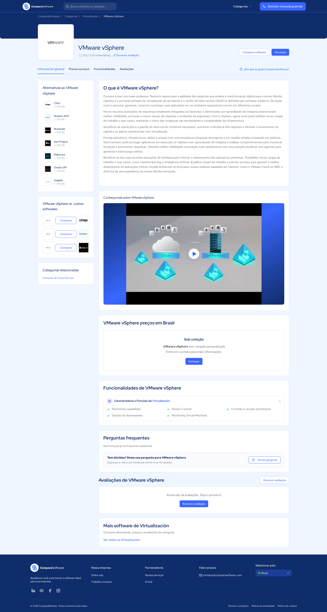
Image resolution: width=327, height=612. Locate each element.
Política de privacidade (263, 605)
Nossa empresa (101, 568)
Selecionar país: (265, 565)
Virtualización (90, 16)
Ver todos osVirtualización (121, 540)
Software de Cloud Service (58, 278)
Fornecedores (154, 568)
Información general (51, 69)
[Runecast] (83, 247)
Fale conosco (207, 568)
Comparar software (254, 52)
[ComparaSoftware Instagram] (58, 591)
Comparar (68, 220)
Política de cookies (287, 605)
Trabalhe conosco (101, 581)
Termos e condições (238, 605)
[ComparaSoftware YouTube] (42, 591)
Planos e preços (79, 69)
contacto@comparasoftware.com (222, 575)
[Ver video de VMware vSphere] (193, 254)
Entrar (149, 581)
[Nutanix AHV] (83, 234)
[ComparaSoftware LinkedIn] (33, 591)
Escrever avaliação (127, 55)
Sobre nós (97, 575)
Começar (193, 361)
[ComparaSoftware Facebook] (50, 591)
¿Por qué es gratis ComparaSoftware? (266, 69)
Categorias (240, 6)
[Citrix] (83, 220)
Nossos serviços (154, 575)
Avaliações (127, 69)
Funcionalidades (104, 69)
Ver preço (280, 52)
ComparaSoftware (48, 16)
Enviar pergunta (267, 460)
